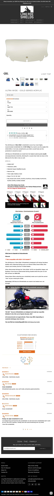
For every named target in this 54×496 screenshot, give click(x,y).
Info (21, 22)
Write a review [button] (27, 351)
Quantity (9, 115)
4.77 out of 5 (30, 337)
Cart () (47, 6)
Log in (42, 6)
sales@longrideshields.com (35, 479)
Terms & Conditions (33, 470)
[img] (5, 371)
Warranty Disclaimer (33, 472)
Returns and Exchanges (34, 468)
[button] (10, 98)
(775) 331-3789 (32, 481)
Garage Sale (14, 22)
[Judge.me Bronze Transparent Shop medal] (29, 359)
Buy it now (27, 124)
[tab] (8, 79)
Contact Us (4, 472)
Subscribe (42, 448)
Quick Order (4, 465)
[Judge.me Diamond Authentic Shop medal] (23, 359)
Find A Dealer (29, 22)
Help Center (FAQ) (33, 465)
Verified (26, 363)
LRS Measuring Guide (34, 322)
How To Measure (5, 468)
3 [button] (27, 429)
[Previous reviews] (7, 135)
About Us (3, 470)
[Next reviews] (46, 135)
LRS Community (38, 22)
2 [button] (25, 429)
